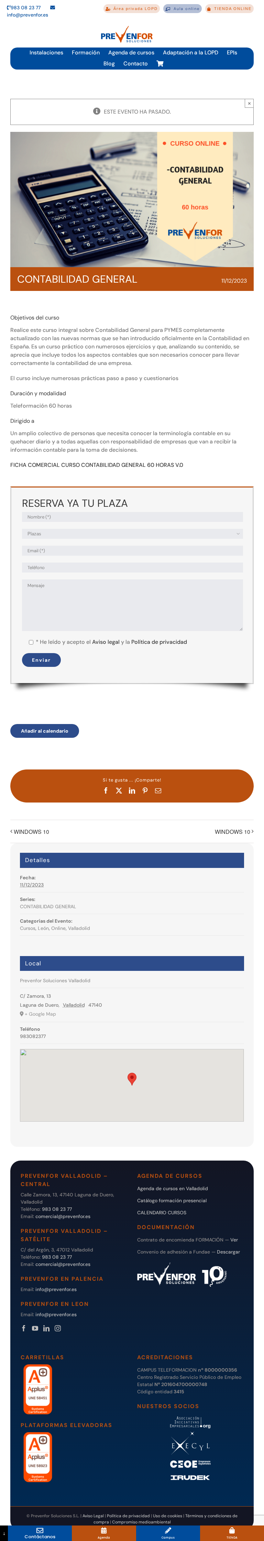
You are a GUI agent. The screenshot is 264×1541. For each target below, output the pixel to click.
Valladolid (79, 928)
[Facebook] (24, 1328)
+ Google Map (40, 1014)
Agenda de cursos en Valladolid (172, 1188)
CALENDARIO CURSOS (161, 1212)
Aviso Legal (93, 1516)
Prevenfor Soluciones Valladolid (55, 980)
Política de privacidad (159, 642)
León (43, 928)
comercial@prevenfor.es (62, 1216)
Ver (234, 1240)
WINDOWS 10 (31, 832)
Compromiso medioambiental (141, 1522)
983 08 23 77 (26, 7)
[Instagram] (58, 1328)
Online (58, 928)
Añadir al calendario (44, 730)
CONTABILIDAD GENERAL (48, 906)
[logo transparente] (127, 26)
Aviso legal (106, 642)
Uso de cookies (167, 1516)
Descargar (228, 1252)
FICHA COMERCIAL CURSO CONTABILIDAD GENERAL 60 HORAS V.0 (96, 465)
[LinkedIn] (46, 1328)
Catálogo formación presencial (172, 1200)
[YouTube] (35, 1328)
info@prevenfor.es (56, 1289)
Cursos (27, 928)
